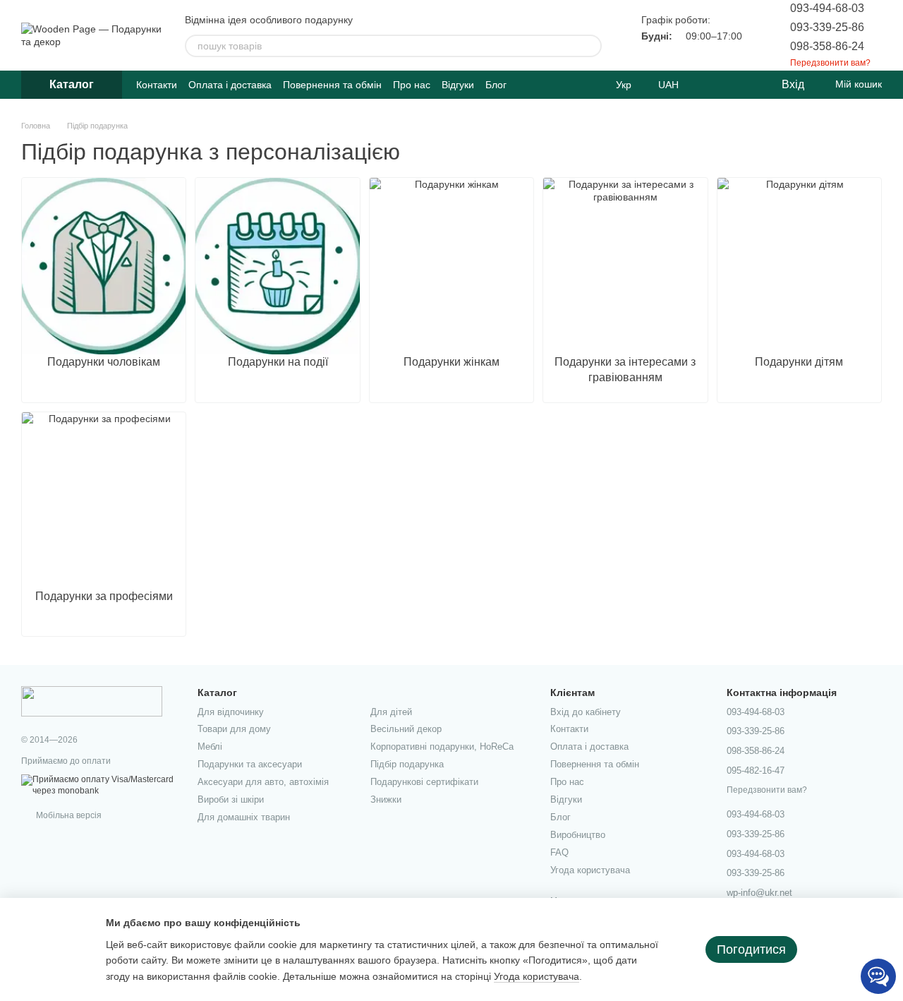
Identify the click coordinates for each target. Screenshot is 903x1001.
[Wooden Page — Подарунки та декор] (91, 701)
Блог (496, 84)
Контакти (156, 84)
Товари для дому (234, 729)
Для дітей (391, 712)
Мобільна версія (68, 815)
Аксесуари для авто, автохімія (263, 782)
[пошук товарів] (590, 46)
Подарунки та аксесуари (250, 764)
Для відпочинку (231, 712)
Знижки (385, 799)
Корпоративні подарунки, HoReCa (442, 746)
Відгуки (458, 84)
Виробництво (577, 834)
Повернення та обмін (332, 84)
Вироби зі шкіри (231, 799)
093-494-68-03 (827, 8)
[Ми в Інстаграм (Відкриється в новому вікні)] (593, 84)
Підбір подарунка (407, 764)
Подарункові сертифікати (424, 782)
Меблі (210, 746)
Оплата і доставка (230, 84)
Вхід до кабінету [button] (585, 712)
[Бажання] (741, 85)
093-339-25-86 (827, 27)
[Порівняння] (712, 85)
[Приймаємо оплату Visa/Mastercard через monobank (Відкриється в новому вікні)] (98, 785)
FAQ (559, 852)
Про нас (411, 84)
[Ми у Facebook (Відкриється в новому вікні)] (576, 84)
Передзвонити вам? (830, 63)
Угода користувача (590, 870)
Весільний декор (406, 729)
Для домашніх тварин (244, 817)
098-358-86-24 (827, 46)
